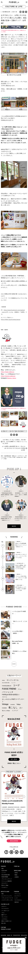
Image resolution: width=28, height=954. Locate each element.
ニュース (3, 873)
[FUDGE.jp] (14, 2)
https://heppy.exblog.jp (7, 372)
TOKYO (16, 873)
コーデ (16, 685)
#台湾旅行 (18, 431)
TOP (2, 456)
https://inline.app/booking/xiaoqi (10, 320)
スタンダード (4, 883)
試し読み (14, 759)
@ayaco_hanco (11, 378)
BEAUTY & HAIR (5, 891)
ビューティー (18, 896)
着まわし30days (6, 710)
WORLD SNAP (17, 870)
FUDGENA (4, 708)
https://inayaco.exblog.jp (8, 376)
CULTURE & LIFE (7, 456)
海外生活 (17, 902)
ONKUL (3, 680)
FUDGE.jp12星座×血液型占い (11, 695)
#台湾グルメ (7, 431)
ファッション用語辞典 (6, 881)
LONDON (17, 877)
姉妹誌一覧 (9, 935)
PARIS (16, 875)
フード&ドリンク (5, 910)
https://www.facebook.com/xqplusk (14, 310)
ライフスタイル (5, 908)
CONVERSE (12, 704)
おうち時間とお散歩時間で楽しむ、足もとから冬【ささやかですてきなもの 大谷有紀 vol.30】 (13, 448)
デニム (19, 689)
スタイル (4, 697)
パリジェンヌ (7, 692)
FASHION (3, 866)
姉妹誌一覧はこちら (13, 763)
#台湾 (2, 431)
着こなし (13, 707)
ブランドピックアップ (6, 879)
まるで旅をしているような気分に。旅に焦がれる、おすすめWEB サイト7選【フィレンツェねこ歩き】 (15, 441)
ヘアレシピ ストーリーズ (7, 898)
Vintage (5, 704)
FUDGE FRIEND (9, 688)
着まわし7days (4, 885)
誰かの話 (3, 923)
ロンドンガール (13, 680)
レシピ (16, 898)
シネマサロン (4, 919)
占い (21, 708)
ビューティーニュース (6, 896)
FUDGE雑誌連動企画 (6, 686)
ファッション (18, 894)
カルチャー (4, 906)
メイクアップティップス (7, 900)
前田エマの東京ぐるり (6, 921)
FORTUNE (3, 927)
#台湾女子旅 (13, 431)
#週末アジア (24, 431)
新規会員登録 (14, 841)
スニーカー (13, 682)
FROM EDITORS (16, 935)
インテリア (15, 711)
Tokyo (18, 704)
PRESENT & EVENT (6, 929)
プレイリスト (4, 917)
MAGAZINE (3, 935)
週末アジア (14, 456)
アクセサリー (4, 887)
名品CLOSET (4, 870)
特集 (2, 868)
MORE (14, 821)
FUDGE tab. (17, 866)
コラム (3, 913)
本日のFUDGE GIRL (5, 682)
